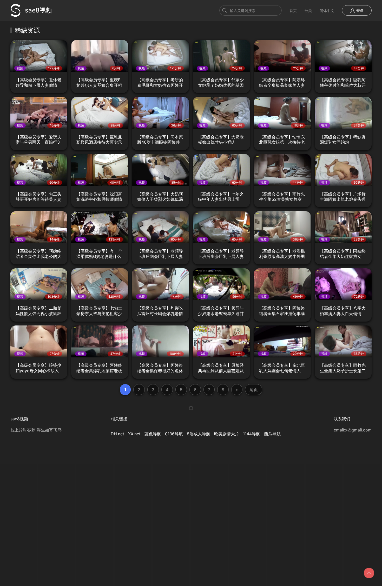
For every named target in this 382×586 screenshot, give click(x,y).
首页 (293, 10)
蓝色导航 (152, 433)
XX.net (134, 433)
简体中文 (327, 10)
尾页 (253, 389)
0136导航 (174, 433)
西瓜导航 (272, 433)
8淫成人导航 (198, 433)
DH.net (117, 433)
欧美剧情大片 (226, 433)
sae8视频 (38, 10)
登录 (359, 10)
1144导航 (251, 433)
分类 (308, 10)
